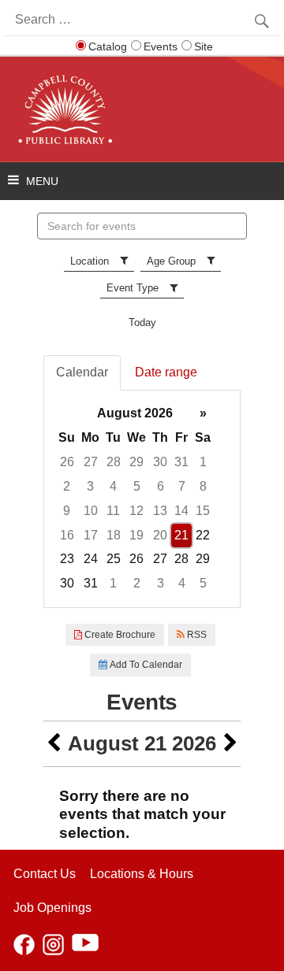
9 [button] (66, 510)
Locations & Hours (141, 873)
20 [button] (160, 535)
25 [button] (113, 558)
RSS (196, 634)
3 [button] (90, 486)
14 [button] (181, 510)
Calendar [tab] (82, 372)
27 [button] (91, 462)
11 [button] (113, 510)
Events (161, 46)
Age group (171, 261)
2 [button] (66, 486)
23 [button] (67, 558)
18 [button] (113, 535)
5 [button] (136, 486)
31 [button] (181, 462)
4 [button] (113, 486)
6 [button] (160, 486)
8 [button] (203, 486)
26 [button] (67, 462)
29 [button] (136, 462)
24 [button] (91, 558)
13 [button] (160, 510)
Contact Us (44, 873)
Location (89, 261)
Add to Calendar (144, 664)
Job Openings (52, 907)
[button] (53, 743)
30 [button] (160, 462)
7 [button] (181, 486)
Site (203, 46)
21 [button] (181, 535)
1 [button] (203, 462)
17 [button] (91, 535)
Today (142, 322)
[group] (142, 498)
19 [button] (136, 535)
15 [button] (203, 510)
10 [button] (91, 510)
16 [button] (67, 535)
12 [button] (136, 510)
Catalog (107, 46)
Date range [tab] (166, 372)
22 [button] (203, 535)
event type (132, 288)
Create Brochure (118, 634)
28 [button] (113, 462)
